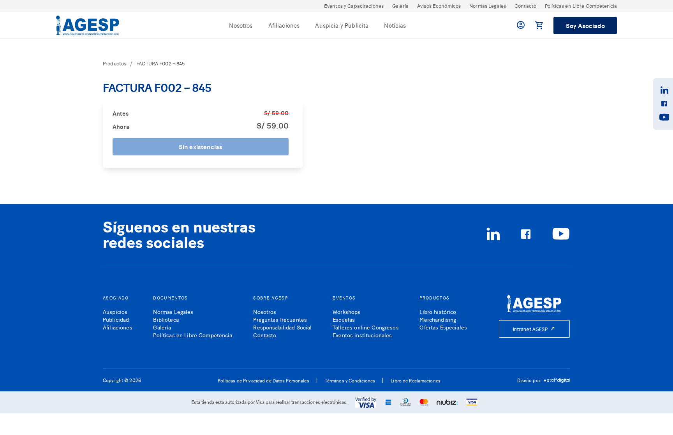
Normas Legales (487, 5)
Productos (114, 63)
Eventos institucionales (362, 334)
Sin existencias (200, 146)
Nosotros (240, 25)
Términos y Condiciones (350, 380)
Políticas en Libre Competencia (581, 5)
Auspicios (115, 311)
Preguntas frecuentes (280, 319)
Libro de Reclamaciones (415, 380)
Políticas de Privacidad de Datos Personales (263, 380)
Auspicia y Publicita (341, 25)
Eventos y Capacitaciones (354, 5)
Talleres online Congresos (366, 327)
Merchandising (437, 319)
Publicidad (116, 319)
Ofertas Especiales (443, 327)
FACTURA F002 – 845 (160, 63)
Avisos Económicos (439, 5)
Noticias (395, 25)
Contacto (525, 5)
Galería (400, 5)
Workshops (346, 311)
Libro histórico (437, 311)
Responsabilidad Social (282, 327)
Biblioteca (165, 319)
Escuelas (344, 319)
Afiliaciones (284, 25)
